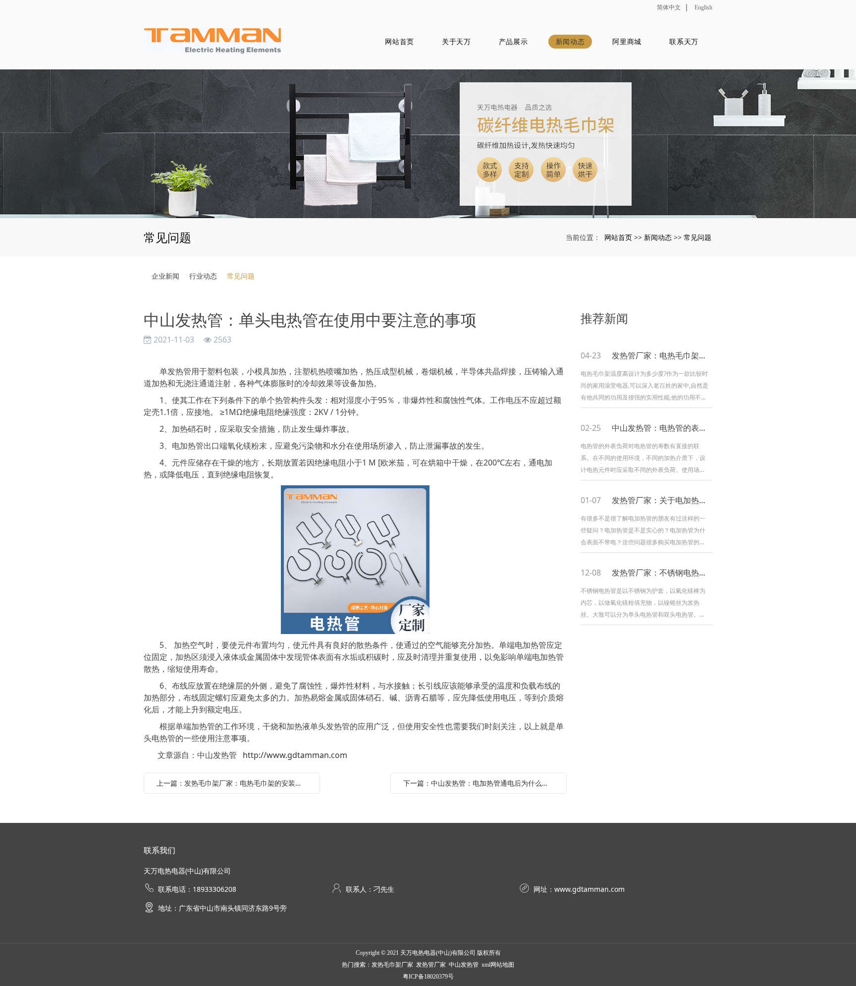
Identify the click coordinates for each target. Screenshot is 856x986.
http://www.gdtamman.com (295, 755)
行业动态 (203, 276)
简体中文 (669, 7)
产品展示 (513, 41)
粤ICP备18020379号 (428, 976)
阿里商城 (627, 41)
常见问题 (697, 237)
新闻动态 (570, 41)
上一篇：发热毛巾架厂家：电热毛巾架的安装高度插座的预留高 (234, 783)
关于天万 (456, 41)
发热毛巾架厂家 (392, 964)
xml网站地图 (498, 964)
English (703, 7)
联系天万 (683, 41)
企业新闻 (165, 276)
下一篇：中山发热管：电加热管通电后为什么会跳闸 (481, 783)
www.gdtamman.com (589, 889)
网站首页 (399, 41)
